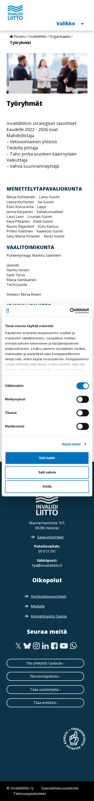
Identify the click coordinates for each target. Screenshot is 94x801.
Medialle (38, 606)
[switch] (83, 399)
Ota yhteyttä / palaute (44, 663)
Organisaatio (60, 36)
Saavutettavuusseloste (59, 788)
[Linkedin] (45, 646)
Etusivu (20, 36)
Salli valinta (47, 472)
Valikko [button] (66, 23)
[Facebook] (54, 646)
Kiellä (47, 486)
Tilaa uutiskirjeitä (44, 689)
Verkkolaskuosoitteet (48, 596)
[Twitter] (18, 646)
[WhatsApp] (73, 646)
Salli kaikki (47, 458)
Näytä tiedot (71, 444)
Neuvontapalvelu (44, 676)
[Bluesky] (27, 646)
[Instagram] (36, 646)
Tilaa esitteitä (44, 702)
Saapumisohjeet (50, 537)
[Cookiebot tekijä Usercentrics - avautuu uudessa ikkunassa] (70, 311)
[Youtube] (64, 646)
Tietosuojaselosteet (29, 793)
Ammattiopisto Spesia (49, 616)
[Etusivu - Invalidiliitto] (15, 12)
